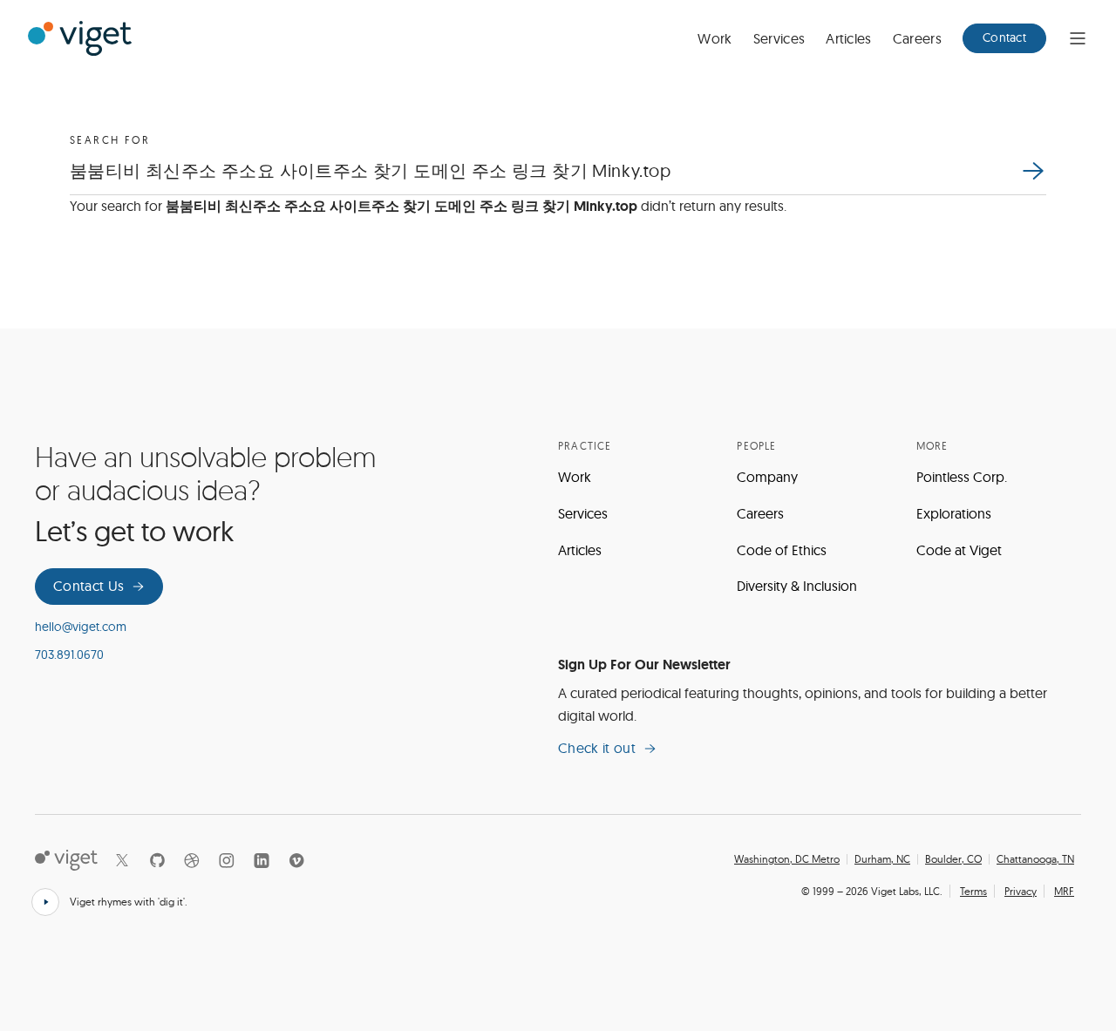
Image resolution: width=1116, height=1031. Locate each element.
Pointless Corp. (961, 476)
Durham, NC (882, 859)
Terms (973, 891)
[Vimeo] (296, 860)
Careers (917, 38)
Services (779, 38)
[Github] (156, 860)
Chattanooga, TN (1035, 859)
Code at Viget (959, 550)
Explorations (953, 513)
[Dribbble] (191, 860)
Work (715, 38)
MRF (1064, 891)
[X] (122, 860)
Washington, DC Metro (787, 859)
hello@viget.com (80, 626)
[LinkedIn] (261, 860)
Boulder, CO (953, 859)
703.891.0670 (69, 654)
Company (767, 476)
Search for (110, 139)
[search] (1032, 171)
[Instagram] (226, 860)
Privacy (1020, 891)
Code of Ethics (782, 550)
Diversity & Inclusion (797, 585)
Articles (849, 38)
